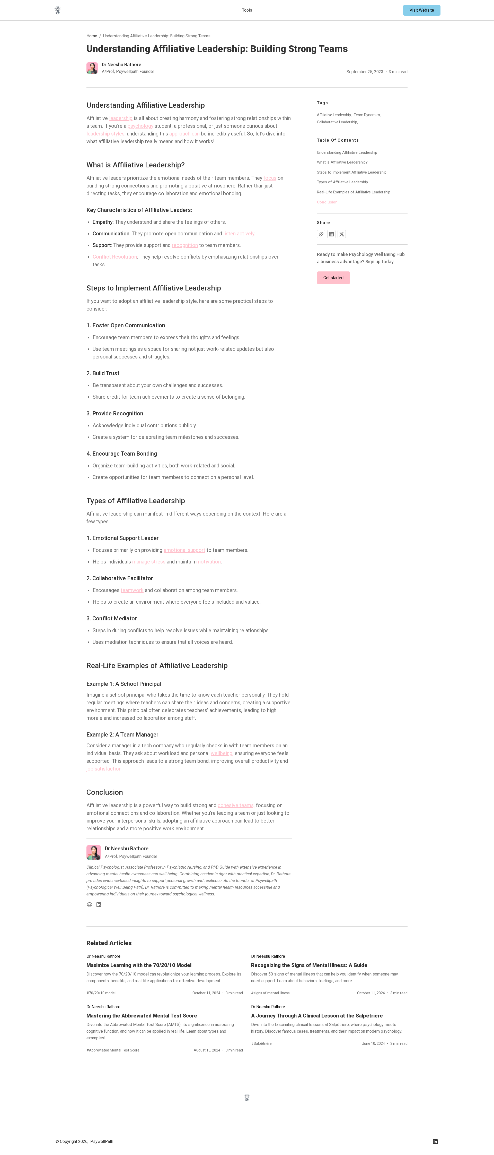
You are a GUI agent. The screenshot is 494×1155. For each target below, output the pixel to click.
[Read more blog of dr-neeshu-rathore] (120, 68)
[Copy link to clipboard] (321, 234)
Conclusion (327, 202)
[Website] (89, 905)
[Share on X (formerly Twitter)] (342, 234)
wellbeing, (222, 753)
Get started (333, 277)
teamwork (132, 590)
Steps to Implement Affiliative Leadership (351, 172)
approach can (184, 134)
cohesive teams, (236, 805)
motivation (208, 562)
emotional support (184, 550)
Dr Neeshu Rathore (103, 956)
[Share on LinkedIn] (331, 234)
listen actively (238, 233)
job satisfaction (103, 769)
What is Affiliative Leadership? (342, 162)
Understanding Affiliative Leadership (347, 152)
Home (91, 35)
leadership (121, 118)
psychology (140, 126)
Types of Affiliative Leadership (342, 182)
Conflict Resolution (115, 257)
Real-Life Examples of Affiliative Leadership (353, 192)
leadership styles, (106, 134)
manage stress (148, 562)
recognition (185, 245)
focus (269, 178)
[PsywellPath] (95, 10)
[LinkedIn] (99, 905)
